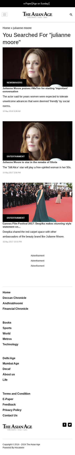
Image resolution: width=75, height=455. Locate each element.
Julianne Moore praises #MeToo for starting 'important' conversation (35, 90)
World (6, 333)
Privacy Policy (12, 409)
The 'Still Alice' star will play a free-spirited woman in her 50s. (37, 167)
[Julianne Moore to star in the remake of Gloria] (37, 140)
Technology (10, 344)
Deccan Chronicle (14, 297)
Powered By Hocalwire (13, 447)
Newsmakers (14, 82)
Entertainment (16, 156)
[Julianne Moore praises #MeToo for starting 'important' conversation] (37, 66)
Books (7, 322)
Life (5, 379)
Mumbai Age (11, 363)
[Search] (71, 15)
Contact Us (10, 415)
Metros (7, 338)
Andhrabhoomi (13, 303)
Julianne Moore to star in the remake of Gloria (30, 162)
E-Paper (8, 399)
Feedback (9, 404)
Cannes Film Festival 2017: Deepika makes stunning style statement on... (37, 225)
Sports (7, 328)
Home (6, 292)
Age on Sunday (40, 3)
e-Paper (27, 3)
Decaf (6, 368)
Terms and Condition (16, 393)
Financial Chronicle (15, 308)
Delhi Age (9, 358)
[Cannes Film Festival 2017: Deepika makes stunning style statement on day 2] (37, 202)
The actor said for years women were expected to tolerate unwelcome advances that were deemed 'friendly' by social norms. (36, 101)
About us (9, 374)
